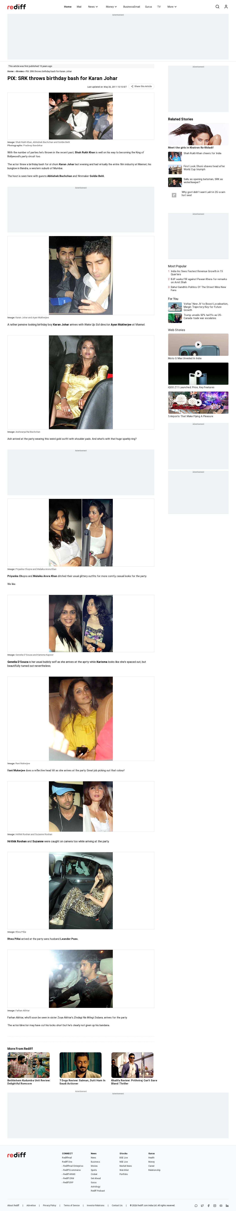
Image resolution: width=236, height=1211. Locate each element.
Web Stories (176, 330)
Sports (94, 1170)
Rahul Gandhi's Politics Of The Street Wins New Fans (198, 289)
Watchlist (124, 1170)
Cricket (94, 1174)
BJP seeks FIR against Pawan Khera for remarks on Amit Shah (199, 281)
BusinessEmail (131, 6)
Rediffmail (67, 1158)
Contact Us (117, 1205)
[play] (198, 344)
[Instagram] (214, 1206)
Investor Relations (95, 1205)
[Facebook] (208, 1206)
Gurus (148, 6)
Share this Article (143, 86)
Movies (20, 71)
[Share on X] (202, 1206)
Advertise (31, 1205)
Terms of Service (72, 1205)
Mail (79, 6)
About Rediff (13, 1205)
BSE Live (124, 1158)
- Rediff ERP (67, 1182)
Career (151, 1166)
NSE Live (124, 1162)
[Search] (217, 6)
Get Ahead (96, 1178)
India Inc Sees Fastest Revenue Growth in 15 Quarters (197, 273)
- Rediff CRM (68, 1178)
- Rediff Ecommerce (71, 1170)
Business (95, 1162)
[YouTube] (221, 1206)
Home (68, 6)
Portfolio (124, 1174)
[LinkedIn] (227, 1206)
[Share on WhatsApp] (196, 1206)
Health (151, 1158)
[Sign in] (226, 6)
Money (110, 6)
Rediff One (67, 1162)
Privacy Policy (49, 1205)
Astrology (95, 1186)
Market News (126, 1166)
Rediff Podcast (98, 1191)
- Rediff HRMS (68, 1174)
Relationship (154, 1170)
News (91, 6)
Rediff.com (143, 1205)
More (170, 6)
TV (159, 6)
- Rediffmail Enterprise (72, 1166)
